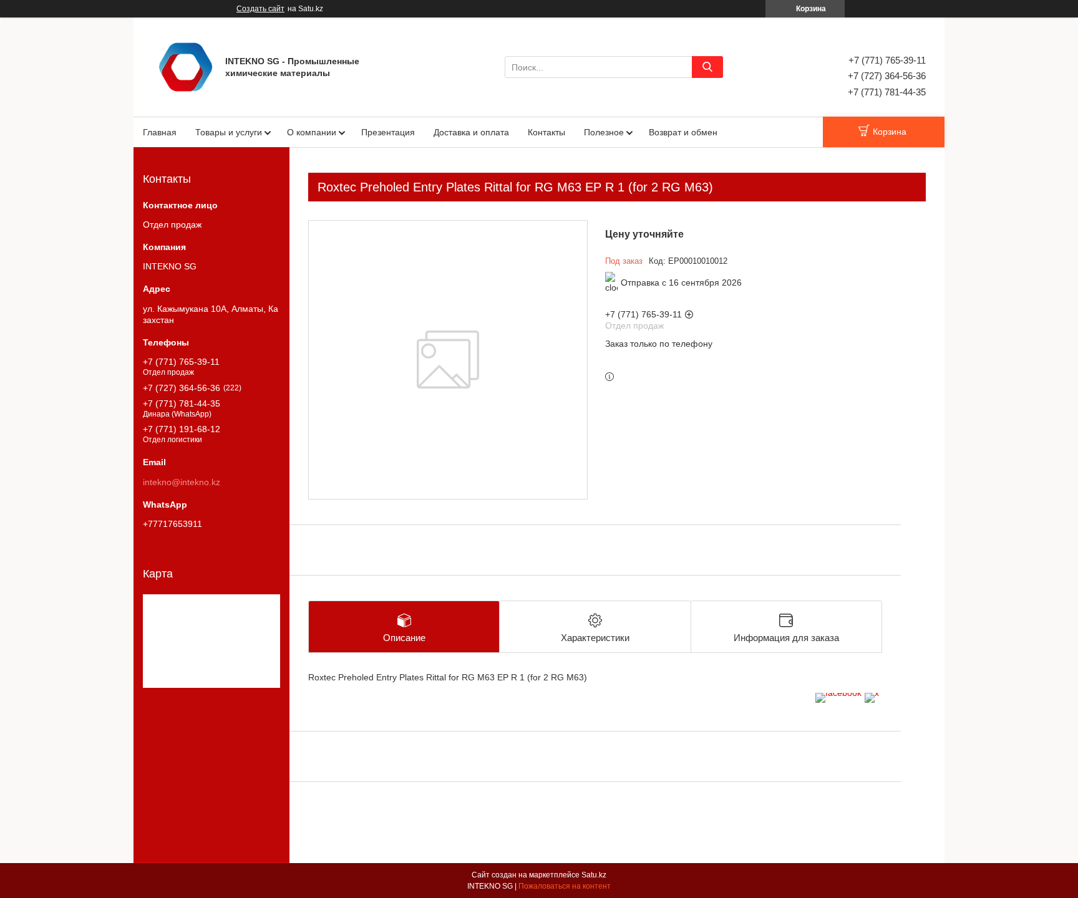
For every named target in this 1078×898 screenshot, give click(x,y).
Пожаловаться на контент (564, 886)
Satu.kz (593, 875)
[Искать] (707, 67)
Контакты (546, 132)
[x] (872, 693)
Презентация (388, 132)
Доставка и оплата (471, 132)
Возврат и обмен (683, 132)
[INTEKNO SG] (185, 66)
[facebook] (838, 693)
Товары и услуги (228, 132)
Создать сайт (260, 8)
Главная (160, 132)
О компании (311, 132)
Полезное (604, 132)
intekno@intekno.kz (181, 482)
